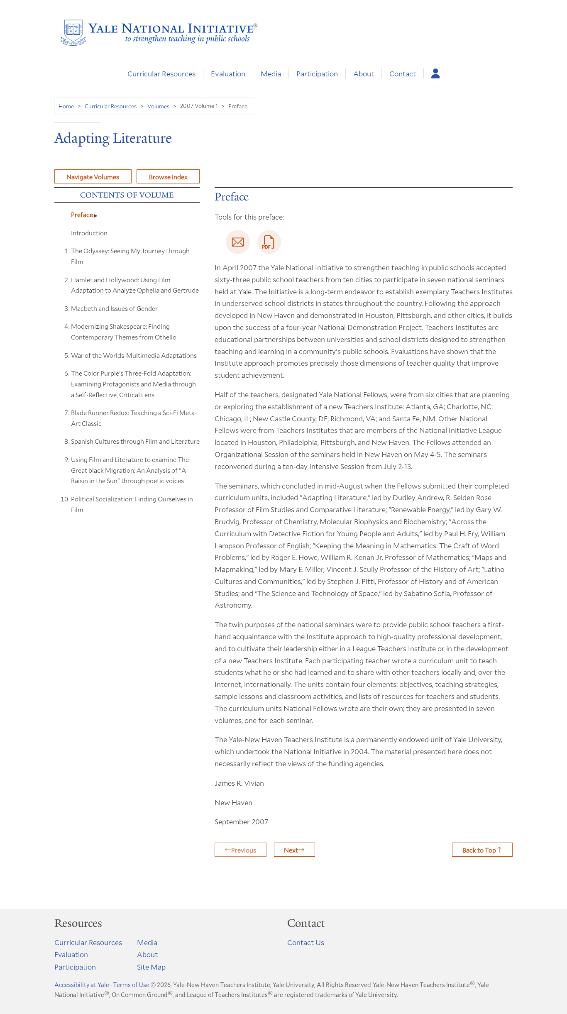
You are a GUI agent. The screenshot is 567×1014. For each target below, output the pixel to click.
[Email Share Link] (238, 242)
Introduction (89, 232)
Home (66, 106)
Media (271, 73)
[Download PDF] (269, 242)
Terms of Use (131, 984)
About (363, 73)
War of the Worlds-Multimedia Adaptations (134, 355)
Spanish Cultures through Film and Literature (135, 441)
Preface (82, 214)
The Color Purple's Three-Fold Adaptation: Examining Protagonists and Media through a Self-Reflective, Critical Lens (133, 383)
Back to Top (479, 849)
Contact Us (305, 942)
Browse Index (168, 176)
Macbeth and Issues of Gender (114, 308)
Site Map (151, 967)
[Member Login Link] (435, 73)
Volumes (158, 106)
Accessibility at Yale (81, 984)
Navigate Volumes (92, 176)
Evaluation (228, 73)
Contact (402, 73)
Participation (317, 73)
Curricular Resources (161, 73)
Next (291, 849)
